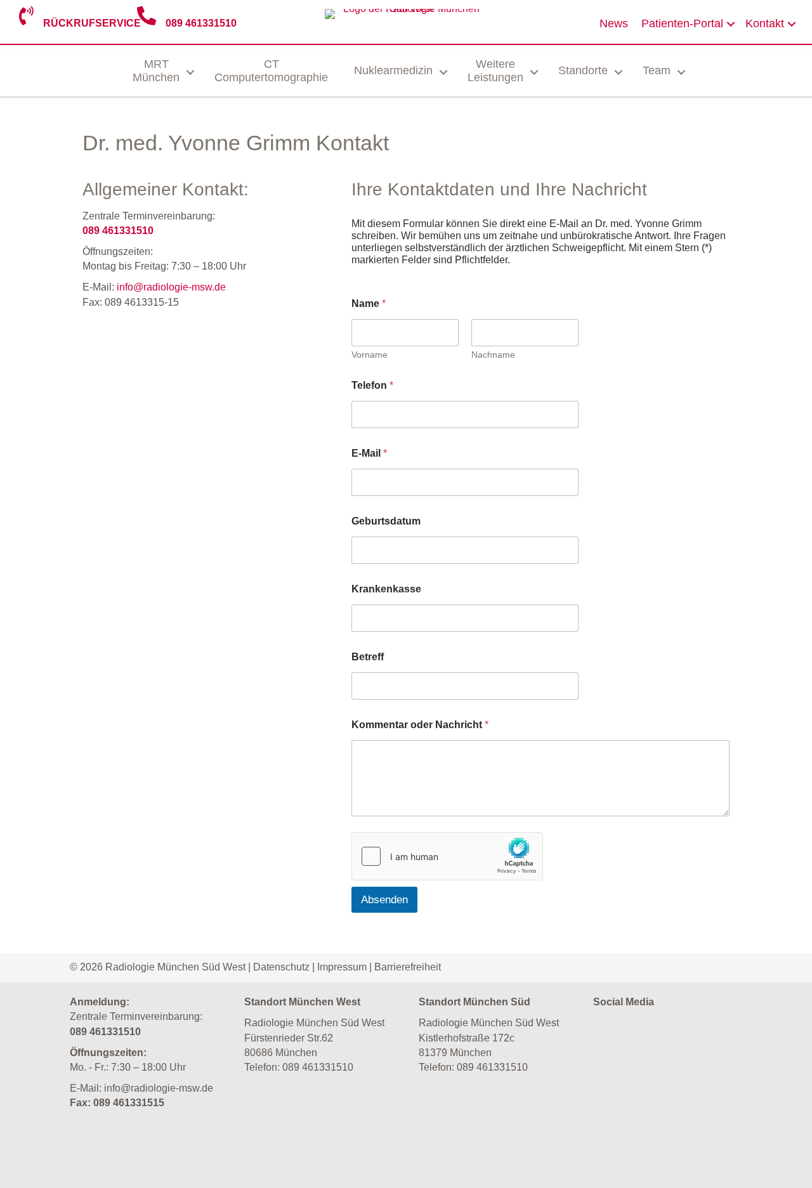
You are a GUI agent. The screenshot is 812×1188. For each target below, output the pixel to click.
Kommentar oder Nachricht (419, 724)
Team (657, 70)
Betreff (367, 656)
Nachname (493, 354)
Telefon (372, 385)
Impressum (342, 967)
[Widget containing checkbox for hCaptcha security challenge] (447, 856)
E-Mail (369, 453)
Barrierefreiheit (407, 967)
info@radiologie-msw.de (171, 287)
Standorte (583, 70)
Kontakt (764, 23)
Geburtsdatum (386, 521)
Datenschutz (281, 967)
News (613, 23)
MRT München (156, 71)
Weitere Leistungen (495, 71)
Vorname (369, 354)
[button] (730, 24)
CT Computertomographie (271, 71)
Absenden (384, 900)
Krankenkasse (386, 589)
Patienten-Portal (682, 23)
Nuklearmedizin (393, 70)
